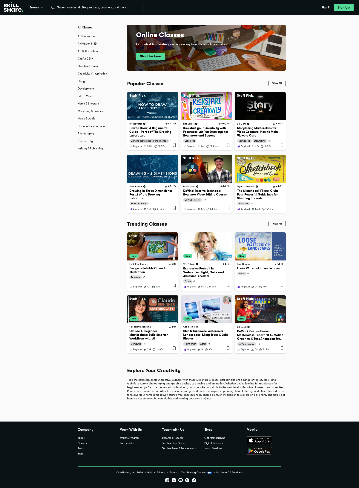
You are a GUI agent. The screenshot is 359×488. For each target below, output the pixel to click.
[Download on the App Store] (264, 441)
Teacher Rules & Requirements (179, 448)
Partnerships (127, 443)
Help (149, 472)
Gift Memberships (214, 438)
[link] (152, 121)
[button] (42, 7)
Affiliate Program (129, 438)
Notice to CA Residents (229, 472)
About (81, 438)
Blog (80, 453)
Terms (173, 472)
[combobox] (96, 7)
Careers (82, 443)
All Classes (85, 27)
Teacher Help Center (174, 443)
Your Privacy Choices (193, 472)
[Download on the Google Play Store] (264, 451)
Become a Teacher (172, 438)
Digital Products (213, 443)
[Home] (13, 7)
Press (81, 448)
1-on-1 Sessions (213, 448)
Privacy (161, 472)
